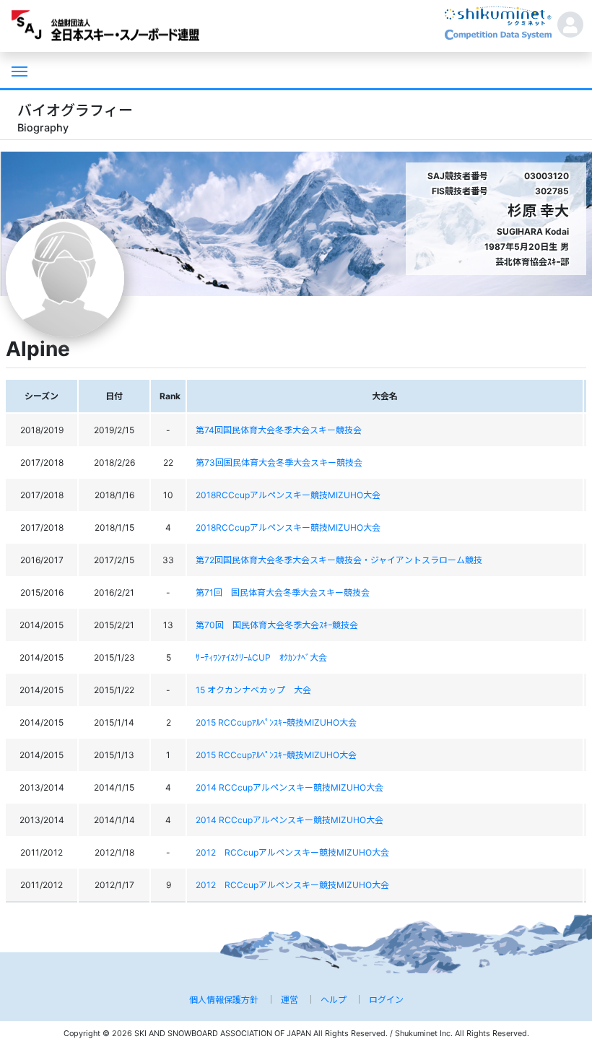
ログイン (386, 999)
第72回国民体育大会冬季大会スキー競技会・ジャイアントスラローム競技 (339, 560)
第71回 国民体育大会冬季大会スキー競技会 (283, 592)
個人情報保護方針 (223, 999)
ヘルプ (334, 999)
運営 (289, 999)
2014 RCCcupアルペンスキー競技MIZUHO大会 (289, 787)
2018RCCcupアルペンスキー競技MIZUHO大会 (288, 495)
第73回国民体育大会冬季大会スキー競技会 (279, 462)
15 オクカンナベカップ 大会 (253, 689)
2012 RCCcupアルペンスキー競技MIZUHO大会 (292, 852)
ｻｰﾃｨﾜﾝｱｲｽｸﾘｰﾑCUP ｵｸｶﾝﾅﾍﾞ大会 (261, 657)
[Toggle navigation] (18, 70)
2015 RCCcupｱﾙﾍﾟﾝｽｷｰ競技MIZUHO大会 (276, 722)
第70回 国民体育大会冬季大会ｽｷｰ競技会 (277, 625)
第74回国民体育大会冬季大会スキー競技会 (279, 430)
